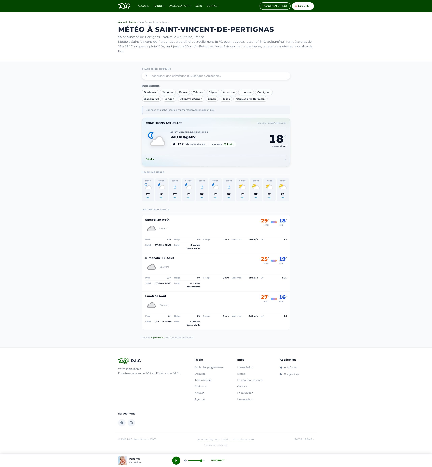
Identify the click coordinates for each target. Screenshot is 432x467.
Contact (213, 5)
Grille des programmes (209, 367)
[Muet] (185, 460)
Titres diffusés (203, 380)
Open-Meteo (157, 337)
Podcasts (200, 386)
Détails (150, 159)
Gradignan (264, 92)
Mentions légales (208, 439)
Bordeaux (150, 92)
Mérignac (167, 92)
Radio (158, 5)
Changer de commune (156, 69)
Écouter (304, 5)
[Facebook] (122, 422)
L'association (178, 5)
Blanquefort (151, 98)
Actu (198, 5)
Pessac (183, 92)
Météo (132, 22)
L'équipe (200, 373)
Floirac (226, 98)
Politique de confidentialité (238, 439)
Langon (169, 98)
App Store (290, 367)
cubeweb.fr (222, 445)
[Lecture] (176, 461)
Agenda (200, 399)
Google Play (291, 374)
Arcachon (229, 92)
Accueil (143, 5)
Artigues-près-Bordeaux (250, 98)
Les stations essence (250, 380)
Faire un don (245, 392)
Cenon (212, 98)
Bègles (213, 92)
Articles (199, 392)
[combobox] (216, 76)
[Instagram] (131, 422)
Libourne (246, 92)
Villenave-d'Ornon (191, 98)
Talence (198, 92)
